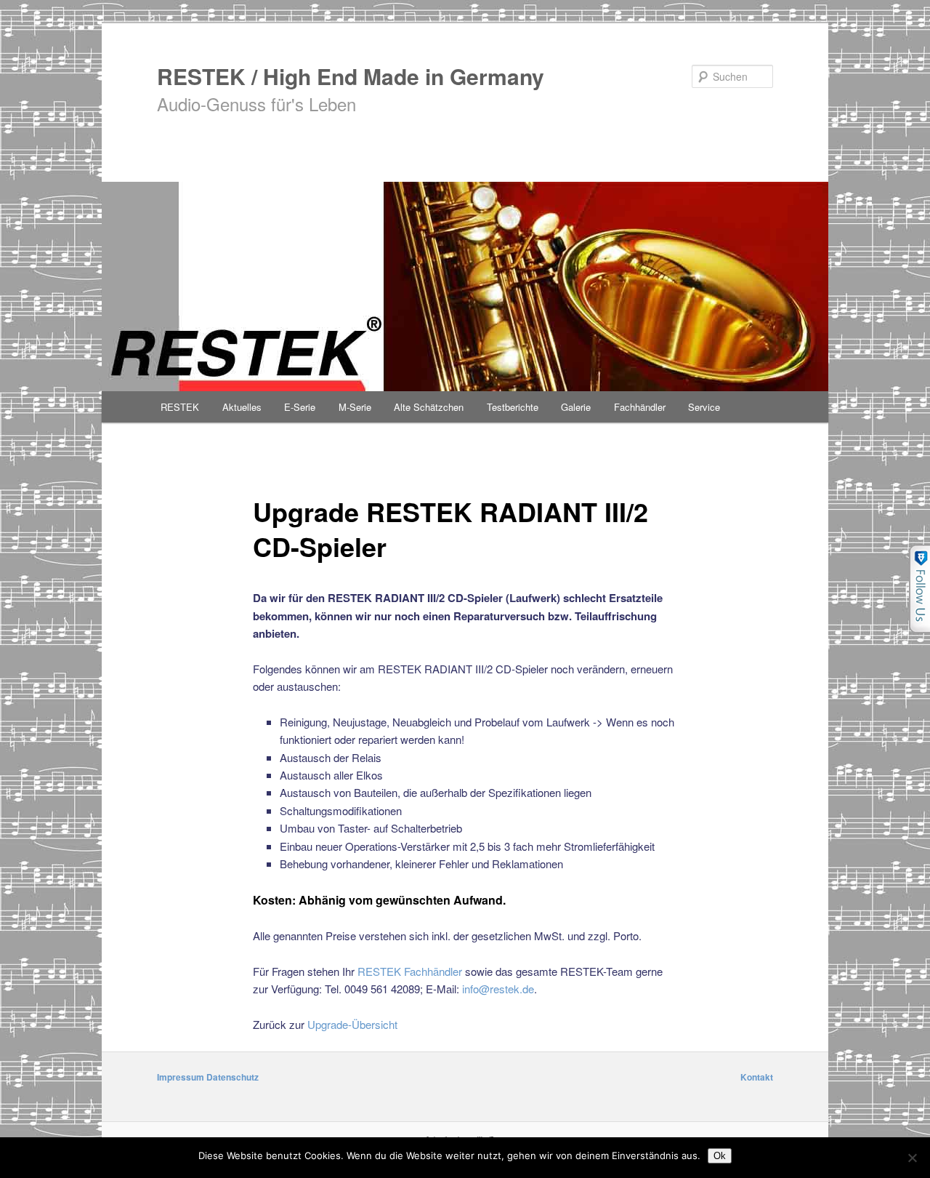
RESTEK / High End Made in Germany (350, 76)
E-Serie (299, 407)
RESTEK (180, 407)
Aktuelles (242, 407)
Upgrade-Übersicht (352, 1024)
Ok (719, 1155)
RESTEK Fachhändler (409, 971)
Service (704, 407)
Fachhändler (640, 407)
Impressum (180, 1076)
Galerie (576, 407)
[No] (912, 1157)
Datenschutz (232, 1076)
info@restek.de (498, 988)
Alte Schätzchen (429, 407)
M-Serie (355, 407)
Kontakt (756, 1076)
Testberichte (512, 407)
